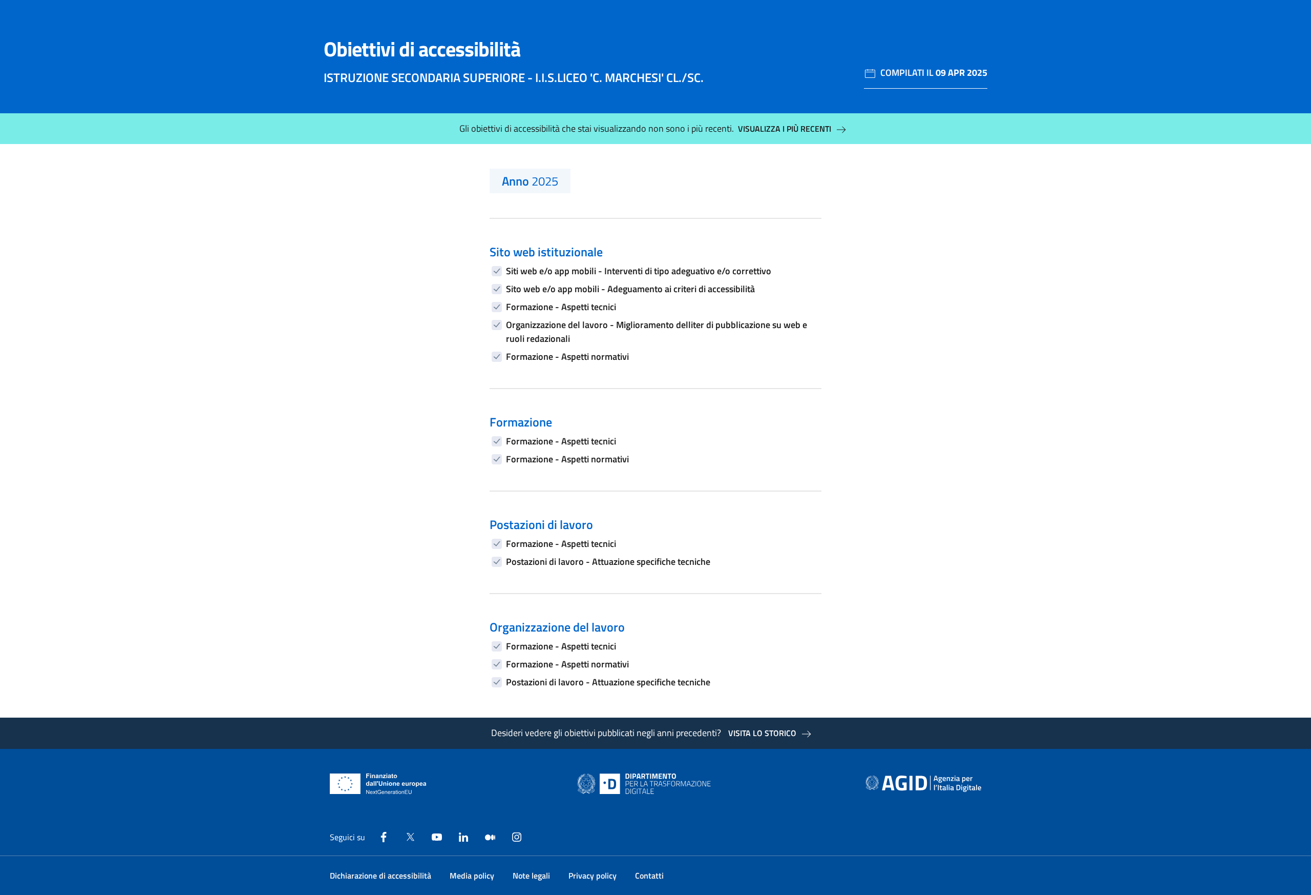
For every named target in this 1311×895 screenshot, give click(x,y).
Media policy (472, 875)
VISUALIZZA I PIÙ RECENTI (784, 129)
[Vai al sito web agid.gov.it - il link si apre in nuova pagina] (923, 784)
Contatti (649, 875)
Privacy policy (592, 875)
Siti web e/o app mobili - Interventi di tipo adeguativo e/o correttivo (638, 271)
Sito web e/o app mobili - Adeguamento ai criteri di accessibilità (630, 289)
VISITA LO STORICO (762, 733)
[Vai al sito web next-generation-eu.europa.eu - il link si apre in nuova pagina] (378, 784)
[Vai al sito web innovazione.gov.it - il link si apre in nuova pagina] (646, 784)
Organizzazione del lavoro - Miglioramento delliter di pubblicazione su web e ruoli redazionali (656, 331)
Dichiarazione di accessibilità (380, 875)
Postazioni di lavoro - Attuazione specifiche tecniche (608, 561)
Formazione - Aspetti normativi (567, 356)
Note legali (531, 875)
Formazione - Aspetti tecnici (561, 307)
